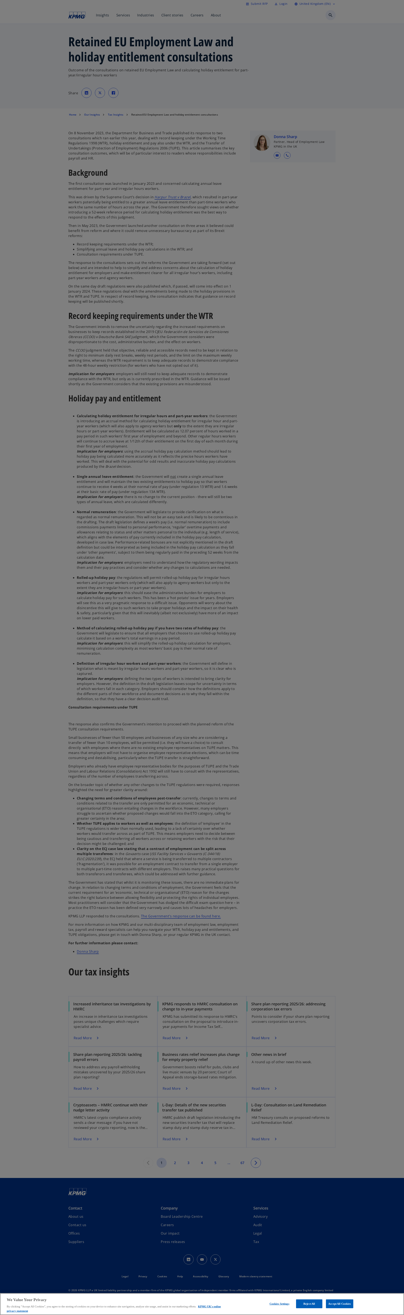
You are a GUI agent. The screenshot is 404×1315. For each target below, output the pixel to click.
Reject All (309, 1303)
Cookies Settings (279, 1303)
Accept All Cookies (339, 1303)
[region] (202, 1304)
